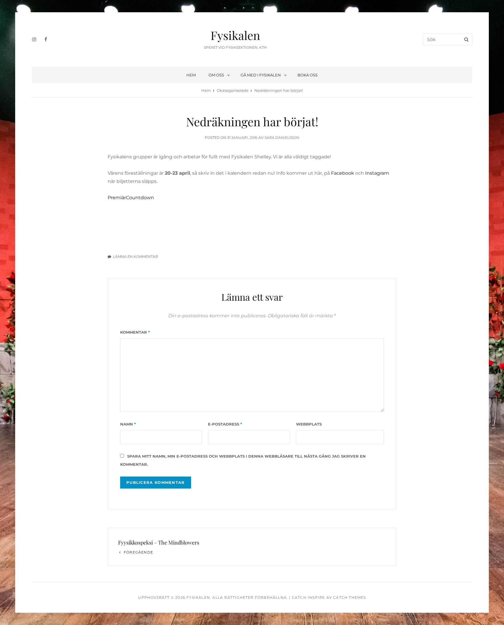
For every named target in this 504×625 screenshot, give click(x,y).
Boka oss (308, 75)
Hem (191, 75)
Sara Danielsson (282, 137)
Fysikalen (235, 35)
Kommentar (135, 332)
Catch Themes (349, 597)
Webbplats (309, 424)
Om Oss (216, 75)
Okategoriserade (233, 90)
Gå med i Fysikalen (261, 75)
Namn (128, 424)
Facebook (342, 173)
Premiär (117, 197)
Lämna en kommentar (135, 256)
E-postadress (225, 424)
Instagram (377, 173)
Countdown (140, 197)
